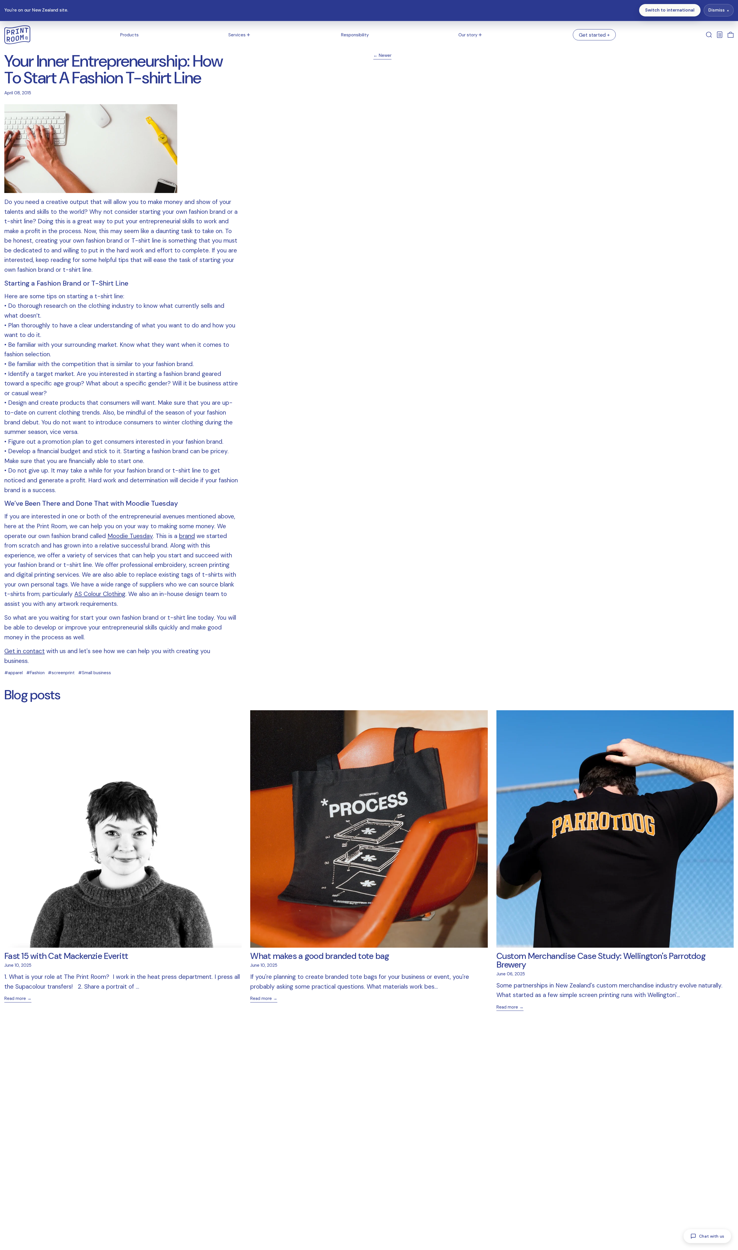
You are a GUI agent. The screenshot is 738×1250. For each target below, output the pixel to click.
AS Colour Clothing (99, 594)
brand (187, 536)
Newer (385, 55)
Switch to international (669, 10)
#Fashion (35, 673)
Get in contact (24, 651)
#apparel (13, 673)
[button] (709, 35)
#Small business (94, 673)
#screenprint (61, 673)
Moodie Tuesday (130, 536)
